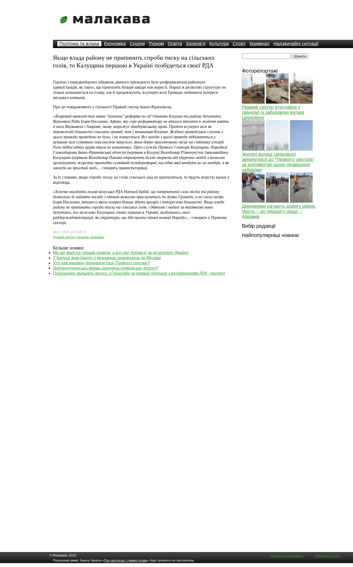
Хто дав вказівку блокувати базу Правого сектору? (101, 263)
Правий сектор (64, 237)
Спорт (239, 43)
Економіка (115, 43)
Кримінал (260, 43)
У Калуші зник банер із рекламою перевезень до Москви (107, 258)
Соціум (137, 43)
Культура (219, 43)
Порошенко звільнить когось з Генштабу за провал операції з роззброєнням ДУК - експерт (139, 273)
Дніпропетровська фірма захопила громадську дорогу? (105, 268)
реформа (97, 237)
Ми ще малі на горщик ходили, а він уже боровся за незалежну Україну (121, 252)
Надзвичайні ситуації (296, 43)
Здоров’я (195, 43)
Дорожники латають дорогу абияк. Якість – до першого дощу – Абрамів (279, 211)
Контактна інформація (286, 556)
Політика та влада (79, 43)
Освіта (175, 43)
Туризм (156, 43)
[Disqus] (141, 340)
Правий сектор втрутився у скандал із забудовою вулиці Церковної (273, 112)
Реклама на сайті (328, 556)
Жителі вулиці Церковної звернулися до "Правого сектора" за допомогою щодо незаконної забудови (278, 162)
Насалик (82, 237)
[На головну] (106, 27)
